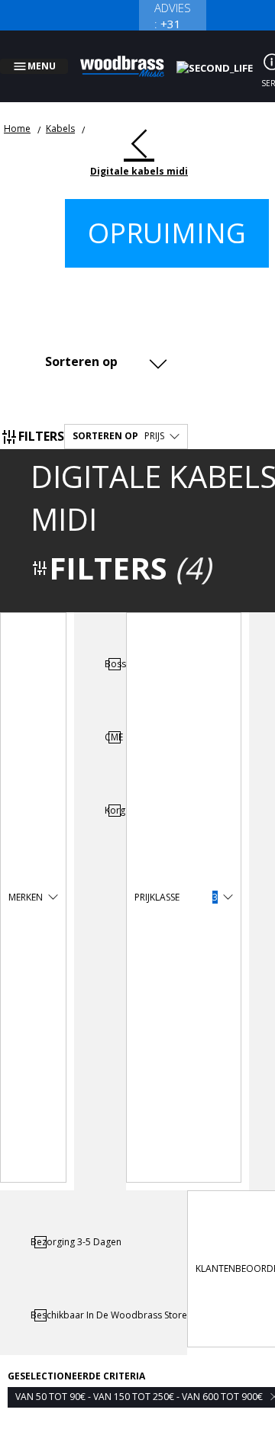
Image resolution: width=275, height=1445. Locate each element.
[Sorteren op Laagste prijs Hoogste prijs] (103, 343)
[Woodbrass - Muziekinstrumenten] (131, 57)
